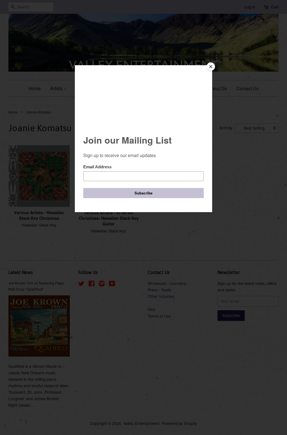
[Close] (211, 66)
